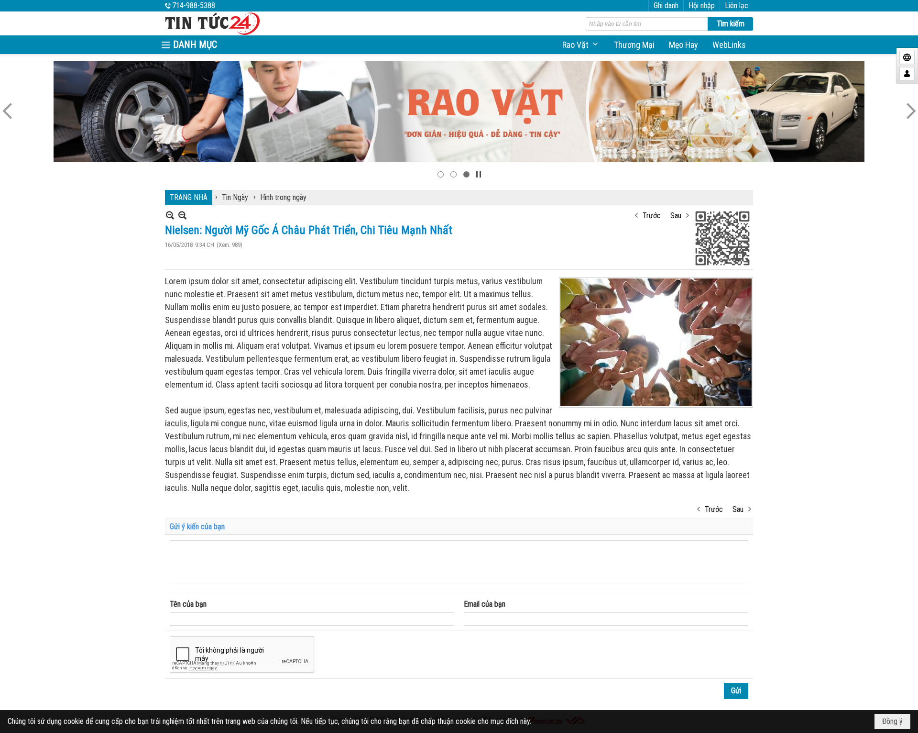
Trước (652, 215)
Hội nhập (701, 5)
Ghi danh (666, 5)
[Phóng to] (182, 215)
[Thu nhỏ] (170, 215)
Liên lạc (736, 5)
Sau (675, 215)
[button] (581, 44)
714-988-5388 (193, 5)
